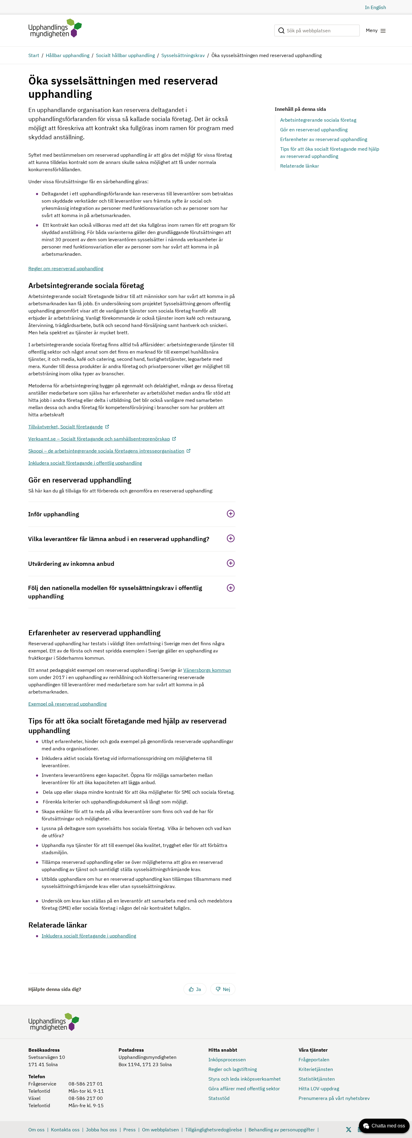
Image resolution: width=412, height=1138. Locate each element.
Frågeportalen (314, 1059)
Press (129, 1130)
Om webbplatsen (160, 1130)
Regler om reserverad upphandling (65, 268)
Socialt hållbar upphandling (125, 55)
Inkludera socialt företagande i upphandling (89, 936)
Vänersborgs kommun (207, 670)
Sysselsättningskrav (183, 55)
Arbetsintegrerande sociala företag (318, 120)
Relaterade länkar (299, 166)
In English (375, 7)
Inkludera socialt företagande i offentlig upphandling (85, 463)
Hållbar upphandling (67, 55)
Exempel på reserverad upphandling (67, 704)
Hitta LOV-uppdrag (319, 1088)
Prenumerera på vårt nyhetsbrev (334, 1098)
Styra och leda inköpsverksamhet (244, 1079)
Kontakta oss (65, 1130)
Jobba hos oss (101, 1130)
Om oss (36, 1130)
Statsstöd (219, 1098)
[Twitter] (349, 1129)
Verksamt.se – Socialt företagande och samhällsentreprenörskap (99, 439)
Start (33, 55)
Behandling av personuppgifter (282, 1130)
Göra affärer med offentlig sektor (244, 1088)
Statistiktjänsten (317, 1079)
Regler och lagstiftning (232, 1069)
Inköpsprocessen (227, 1059)
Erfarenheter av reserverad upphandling (323, 139)
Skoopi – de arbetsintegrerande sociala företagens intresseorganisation (106, 451)
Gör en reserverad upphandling (313, 130)
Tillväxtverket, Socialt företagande (65, 427)
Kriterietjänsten (316, 1069)
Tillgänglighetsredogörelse (213, 1130)
